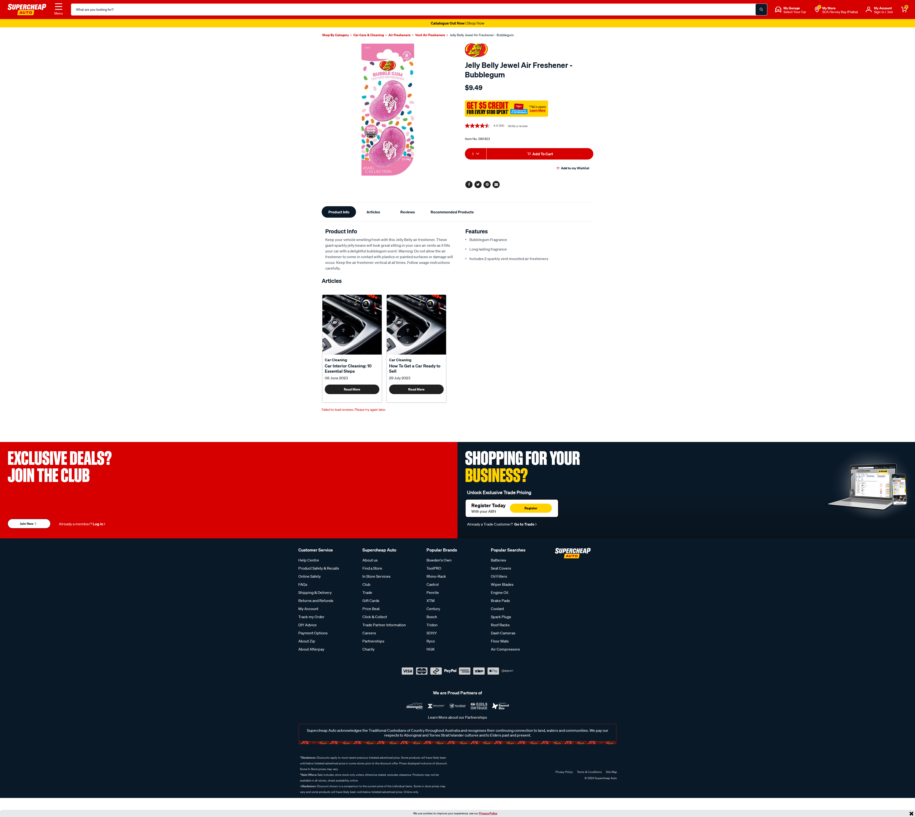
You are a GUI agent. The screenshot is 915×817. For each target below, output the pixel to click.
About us (370, 560)
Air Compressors (505, 649)
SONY (432, 633)
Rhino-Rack (436, 576)
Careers (369, 633)
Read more (352, 389)
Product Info (338, 212)
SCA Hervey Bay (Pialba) (840, 12)
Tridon (432, 624)
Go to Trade (523, 524)
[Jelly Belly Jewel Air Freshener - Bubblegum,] (388, 110)
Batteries (498, 560)
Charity (368, 649)
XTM (431, 600)
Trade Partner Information (384, 624)
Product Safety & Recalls (318, 568)
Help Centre (308, 560)
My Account (308, 608)
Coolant (497, 608)
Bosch (432, 616)
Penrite (433, 592)
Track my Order (311, 616)
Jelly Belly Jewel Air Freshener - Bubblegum (482, 35)
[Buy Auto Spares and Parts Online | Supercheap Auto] (27, 9)
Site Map (611, 772)
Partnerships (373, 641)
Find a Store (372, 568)
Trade (367, 592)
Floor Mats (500, 641)
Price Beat (371, 608)
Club (366, 584)
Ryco (431, 641)
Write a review (518, 126)
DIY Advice (307, 624)
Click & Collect (374, 616)
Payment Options (313, 633)
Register (530, 508)
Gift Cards (370, 600)
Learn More (537, 110)
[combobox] (475, 154)
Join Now (27, 523)
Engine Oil (499, 592)
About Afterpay (311, 649)
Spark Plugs (501, 616)
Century (433, 608)
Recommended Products (452, 212)
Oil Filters (499, 576)
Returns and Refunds (315, 600)
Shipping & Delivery (315, 592)
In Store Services (376, 576)
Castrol (433, 584)
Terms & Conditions (589, 772)
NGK (431, 649)
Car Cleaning (336, 359)
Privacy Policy (488, 813)
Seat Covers (501, 568)
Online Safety (309, 576)
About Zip (306, 641)
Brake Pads (500, 600)
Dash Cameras (503, 633)
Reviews (407, 212)
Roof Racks (500, 624)
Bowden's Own (439, 560)
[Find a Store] (817, 10)
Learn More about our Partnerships (457, 717)
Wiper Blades (502, 584)
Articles (373, 212)
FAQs (302, 584)
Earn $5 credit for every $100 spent (457, 23)
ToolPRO (434, 568)
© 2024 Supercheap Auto (600, 778)
